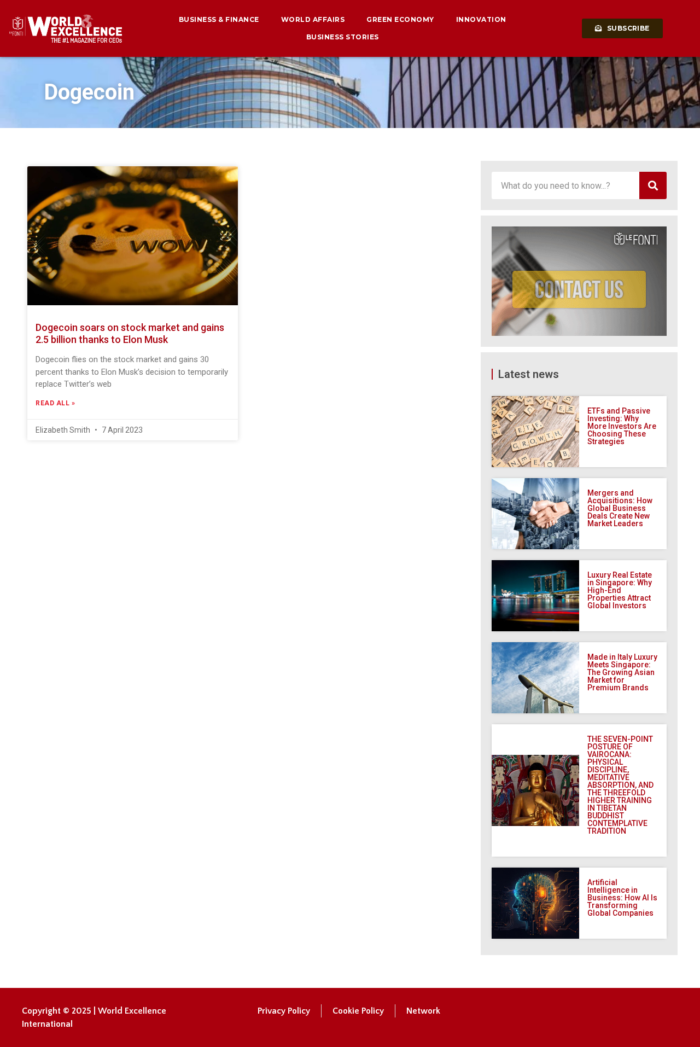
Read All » (55, 403)
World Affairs (313, 19)
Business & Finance (219, 19)
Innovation (481, 19)
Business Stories (342, 37)
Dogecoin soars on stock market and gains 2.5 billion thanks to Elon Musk (130, 333)
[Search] (653, 185)
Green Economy (400, 19)
